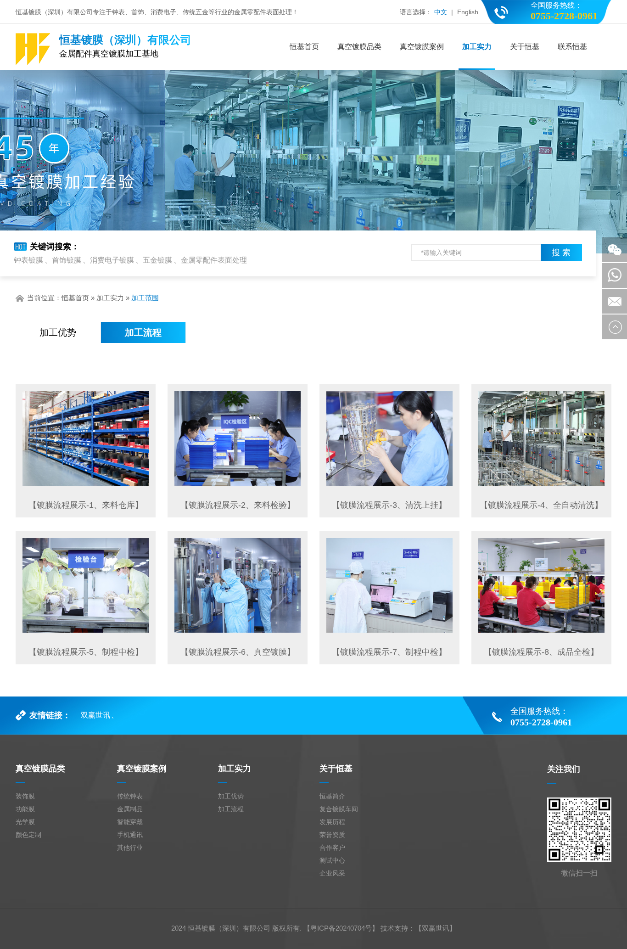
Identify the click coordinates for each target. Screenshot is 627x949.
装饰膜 (25, 796)
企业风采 (332, 873)
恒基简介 (332, 796)
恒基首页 (304, 47)
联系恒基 (572, 47)
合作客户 (332, 847)
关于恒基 (524, 47)
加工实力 (477, 47)
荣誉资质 (332, 834)
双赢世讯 (95, 715)
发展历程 (332, 821)
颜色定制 (28, 834)
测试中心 (332, 860)
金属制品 (130, 809)
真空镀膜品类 (359, 47)
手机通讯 (130, 834)
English (467, 12)
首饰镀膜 (66, 260)
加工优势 (57, 332)
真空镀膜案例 (422, 47)
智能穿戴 (130, 821)
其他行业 (130, 847)
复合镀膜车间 (338, 809)
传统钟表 (130, 796)
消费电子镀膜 (112, 260)
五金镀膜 (157, 260)
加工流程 (143, 332)
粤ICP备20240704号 (341, 928)
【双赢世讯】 (435, 928)
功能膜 (25, 809)
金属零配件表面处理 (214, 260)
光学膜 (25, 821)
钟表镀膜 (28, 260)
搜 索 (561, 252)
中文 (440, 12)
